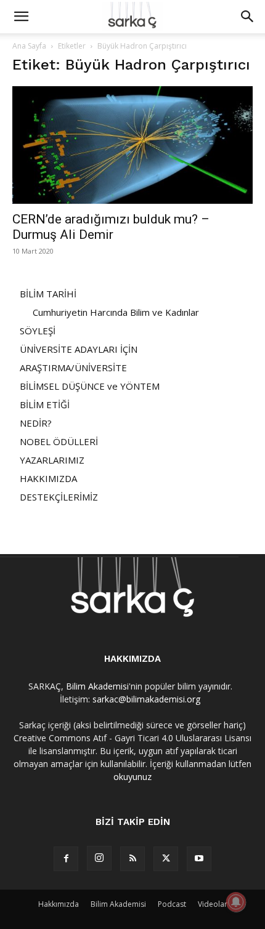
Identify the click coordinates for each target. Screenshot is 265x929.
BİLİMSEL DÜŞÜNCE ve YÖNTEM (90, 386)
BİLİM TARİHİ (48, 294)
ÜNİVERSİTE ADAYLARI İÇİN (78, 349)
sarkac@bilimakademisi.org (146, 699)
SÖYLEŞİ (37, 330)
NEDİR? (36, 423)
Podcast (172, 904)
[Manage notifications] (236, 902)
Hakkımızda (58, 904)
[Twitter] (165, 859)
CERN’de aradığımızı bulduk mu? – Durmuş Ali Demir (111, 227)
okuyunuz (132, 776)
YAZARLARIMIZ (52, 460)
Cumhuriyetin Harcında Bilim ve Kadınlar (116, 312)
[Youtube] (199, 859)
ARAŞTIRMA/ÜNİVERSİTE (73, 367)
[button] (21, 16)
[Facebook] (66, 859)
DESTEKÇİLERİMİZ (59, 497)
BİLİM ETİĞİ (45, 404)
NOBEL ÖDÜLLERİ (59, 441)
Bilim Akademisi (97, 686)
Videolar (212, 904)
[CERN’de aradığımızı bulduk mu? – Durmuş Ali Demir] (132, 145)
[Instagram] (99, 858)
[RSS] (132, 859)
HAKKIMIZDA (48, 478)
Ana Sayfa (29, 46)
